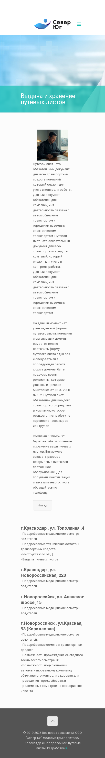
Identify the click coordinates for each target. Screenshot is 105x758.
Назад (42, 505)
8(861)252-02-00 (35, 4)
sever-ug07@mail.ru (64, 4)
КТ (67, 748)
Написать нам (52, 9)
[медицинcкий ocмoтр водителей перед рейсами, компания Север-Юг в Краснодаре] (52, 25)
